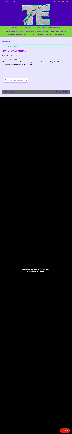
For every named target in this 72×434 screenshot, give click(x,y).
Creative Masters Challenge (37, 31)
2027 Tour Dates (26, 27)
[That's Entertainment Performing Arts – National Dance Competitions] (36, 14)
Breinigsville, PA (62, 92)
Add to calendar (16, 80)
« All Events (6, 42)
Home (14, 27)
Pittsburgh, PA (9, 92)
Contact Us (59, 35)
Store (32, 35)
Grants (40, 35)
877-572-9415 (10, 1)
